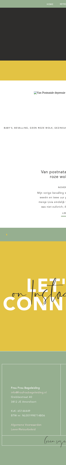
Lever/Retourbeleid (23, 429)
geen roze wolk (41, 128)
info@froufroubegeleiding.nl (29, 392)
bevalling (21, 128)
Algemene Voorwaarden (26, 425)
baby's (8, 128)
